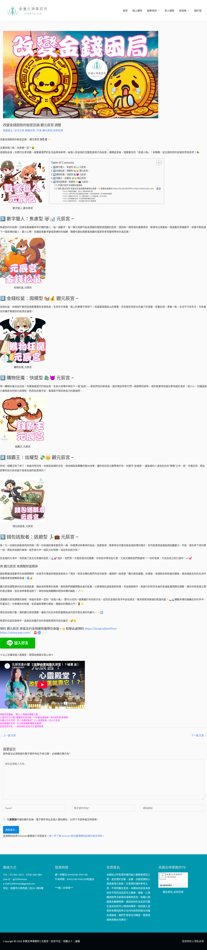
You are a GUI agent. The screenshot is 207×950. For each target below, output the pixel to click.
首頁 (125, 10)
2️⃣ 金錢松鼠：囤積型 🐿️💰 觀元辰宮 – (71, 170)
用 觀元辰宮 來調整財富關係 (70, 185)
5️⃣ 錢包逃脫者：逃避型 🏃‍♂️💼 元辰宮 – (71, 181)
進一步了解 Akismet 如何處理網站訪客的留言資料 (75, 835)
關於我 (198, 10)
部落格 (182, 10)
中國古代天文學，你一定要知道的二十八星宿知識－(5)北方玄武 (87, 196)
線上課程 (137, 10)
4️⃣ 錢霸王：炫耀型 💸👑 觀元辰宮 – (70, 178)
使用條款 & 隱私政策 (193, 941)
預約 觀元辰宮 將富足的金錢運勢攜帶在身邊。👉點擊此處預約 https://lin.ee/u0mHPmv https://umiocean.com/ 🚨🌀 (109, 188)
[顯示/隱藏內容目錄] (157, 162)
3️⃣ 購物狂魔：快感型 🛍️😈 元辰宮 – (70, 174)
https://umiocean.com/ (15, 632)
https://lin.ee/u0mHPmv (101, 629)
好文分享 (19, 130)
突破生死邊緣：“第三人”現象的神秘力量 (80, 191)
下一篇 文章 (199, 735)
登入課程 (169, 10)
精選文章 (30, 130)
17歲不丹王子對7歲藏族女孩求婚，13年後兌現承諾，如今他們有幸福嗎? (90, 194)
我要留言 (8, 130)
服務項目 (152, 10)
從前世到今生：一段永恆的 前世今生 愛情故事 (82, 201)
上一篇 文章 (8, 735)
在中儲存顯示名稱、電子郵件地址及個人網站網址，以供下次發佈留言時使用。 (53, 819)
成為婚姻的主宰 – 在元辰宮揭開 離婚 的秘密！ (82, 198)
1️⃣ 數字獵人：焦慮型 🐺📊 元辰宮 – (70, 167)
